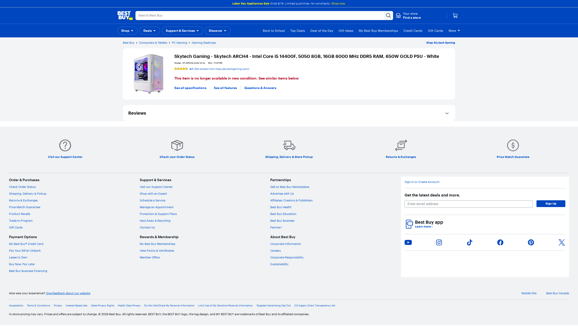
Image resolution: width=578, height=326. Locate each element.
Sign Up (550, 203)
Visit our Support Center (156, 187)
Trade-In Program (21, 220)
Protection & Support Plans (158, 214)
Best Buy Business (282, 220)
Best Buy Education (283, 214)
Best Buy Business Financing (28, 271)
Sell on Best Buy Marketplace (289, 187)
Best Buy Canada (557, 293)
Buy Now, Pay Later (22, 264)
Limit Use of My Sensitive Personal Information (225, 305)
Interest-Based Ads (76, 305)
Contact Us (147, 227)
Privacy (58, 305)
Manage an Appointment (157, 207)
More (452, 31)
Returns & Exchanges (23, 200)
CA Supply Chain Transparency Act (314, 305)
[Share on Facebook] (500, 242)
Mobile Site (529, 293)
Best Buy (129, 42)
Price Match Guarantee (24, 207)
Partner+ (276, 227)
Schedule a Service (152, 200)
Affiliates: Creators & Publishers (291, 200)
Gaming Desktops (204, 42)
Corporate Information (285, 244)
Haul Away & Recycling (155, 220)
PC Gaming (179, 42)
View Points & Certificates (157, 250)
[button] (408, 15)
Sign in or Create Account (422, 182)
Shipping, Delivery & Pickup (27, 193)
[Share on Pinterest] (531, 242)
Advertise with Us (282, 193)
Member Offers (150, 257)
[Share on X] (561, 242)
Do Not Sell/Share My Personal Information (169, 305)
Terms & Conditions (38, 305)
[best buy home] (125, 15)
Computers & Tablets (153, 42)
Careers (275, 250)
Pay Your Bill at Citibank (25, 250)
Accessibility (16, 305)
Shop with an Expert (153, 193)
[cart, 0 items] (455, 15)
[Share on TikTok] (469, 242)
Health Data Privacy (129, 305)
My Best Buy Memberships (157, 244)
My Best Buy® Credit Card (26, 244)
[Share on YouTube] (408, 242)
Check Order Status (22, 187)
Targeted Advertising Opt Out (273, 305)
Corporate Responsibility (287, 257)
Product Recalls (19, 214)
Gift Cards (16, 227)
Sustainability (279, 264)
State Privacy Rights (102, 305)
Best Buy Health (280, 207)
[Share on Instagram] (439, 242)
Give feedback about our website (68, 293)
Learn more (424, 226)
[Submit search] (388, 15)
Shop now (338, 3)
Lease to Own (18, 257)
